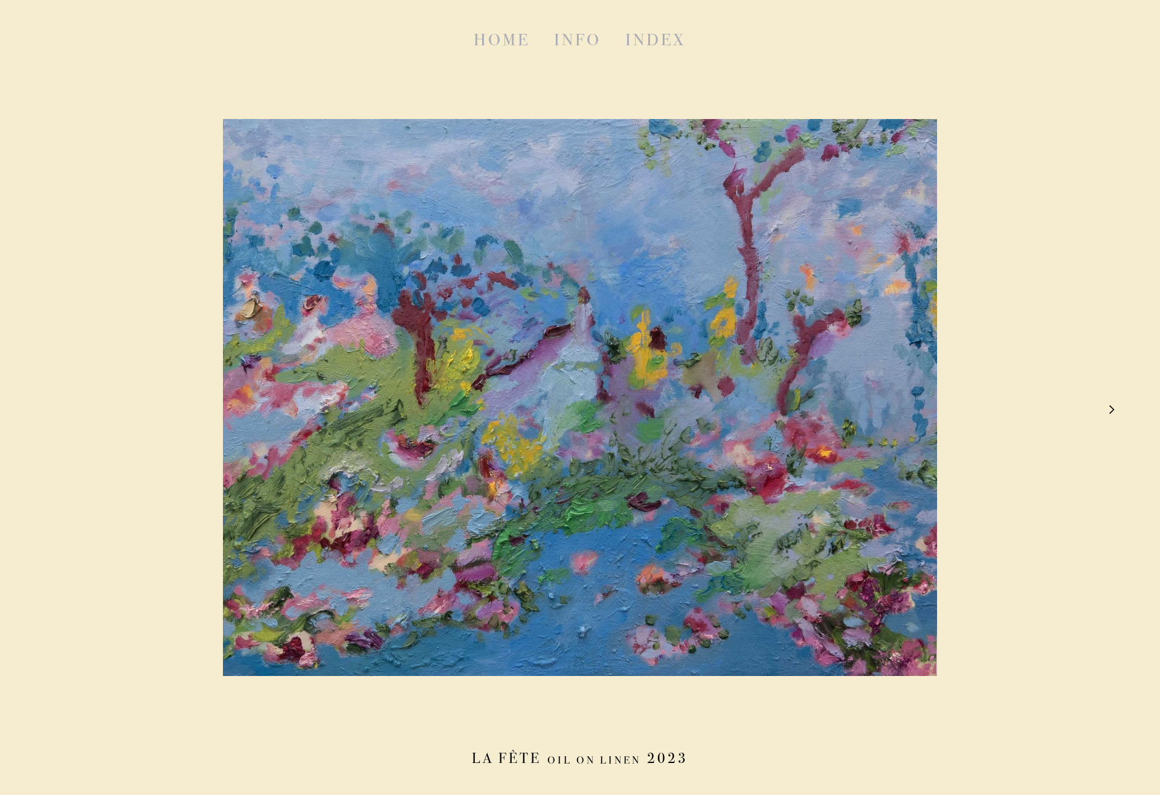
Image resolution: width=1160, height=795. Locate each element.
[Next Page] (1110, 410)
